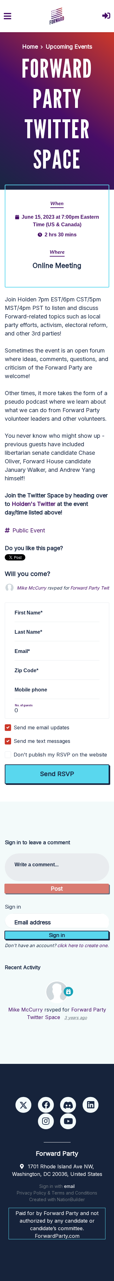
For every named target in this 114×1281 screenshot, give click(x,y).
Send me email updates (41, 727)
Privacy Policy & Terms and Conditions (57, 1192)
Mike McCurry (31, 587)
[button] (106, 16)
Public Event (28, 530)
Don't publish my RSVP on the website (60, 754)
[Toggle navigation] (7, 16)
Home (30, 46)
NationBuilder (71, 1199)
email (69, 1186)
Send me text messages (42, 741)
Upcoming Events (69, 46)
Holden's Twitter (33, 504)
